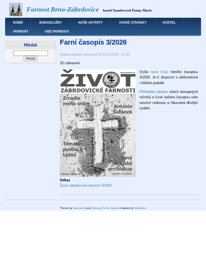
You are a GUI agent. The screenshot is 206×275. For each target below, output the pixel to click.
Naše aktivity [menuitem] (90, 22)
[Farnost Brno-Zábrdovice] (16, 15)
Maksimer (140, 208)
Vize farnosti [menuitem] (57, 31)
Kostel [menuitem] (169, 22)
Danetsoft (79, 208)
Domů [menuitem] (18, 22)
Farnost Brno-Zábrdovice (63, 9)
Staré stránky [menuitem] (132, 22)
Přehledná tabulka (153, 92)
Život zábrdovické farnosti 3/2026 (86, 185)
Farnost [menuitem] (20, 31)
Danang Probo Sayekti (105, 208)
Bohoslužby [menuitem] (50, 22)
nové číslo (159, 72)
